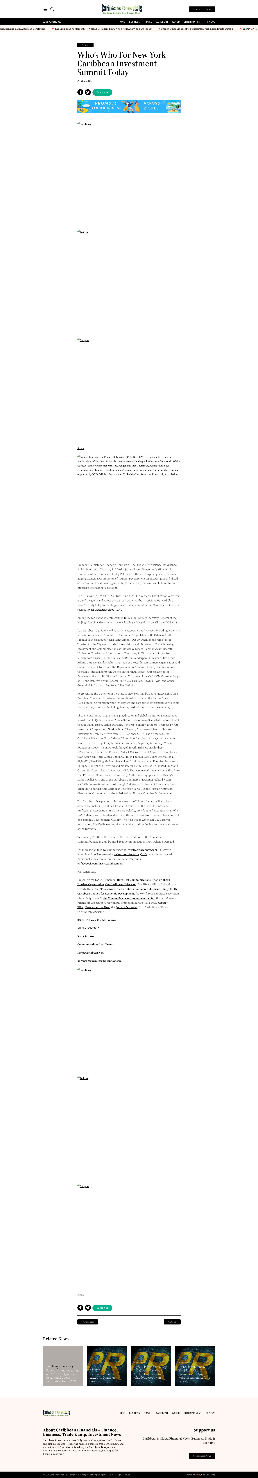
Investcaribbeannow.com (142, 850)
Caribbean (162, 22)
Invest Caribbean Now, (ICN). (104, 610)
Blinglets (167, 889)
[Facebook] (129, 173)
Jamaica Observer (126, 907)
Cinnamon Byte (208, 1474)
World (176, 22)
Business (134, 22)
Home (122, 22)
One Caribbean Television (120, 884)
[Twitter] (129, 281)
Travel (148, 22)
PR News (210, 22)
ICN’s (103, 850)
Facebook (135, 859)
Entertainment (192, 22)
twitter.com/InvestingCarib (130, 854)
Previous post (88, 1321)
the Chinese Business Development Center (129, 898)
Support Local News (202, 9)
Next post (172, 1321)
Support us (102, 92)
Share (80, 448)
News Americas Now (97, 907)
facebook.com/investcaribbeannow (102, 863)
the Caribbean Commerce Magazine (138, 889)
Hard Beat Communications (134, 880)
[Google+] (129, 389)
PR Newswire (107, 889)
